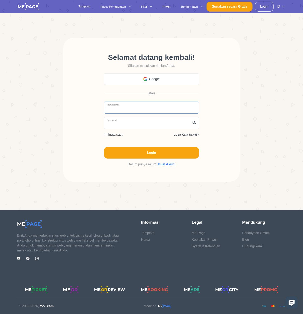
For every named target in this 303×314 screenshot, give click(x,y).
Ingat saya (115, 134)
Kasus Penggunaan (113, 6)
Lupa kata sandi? (186, 134)
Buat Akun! (166, 164)
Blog (245, 239)
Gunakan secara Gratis (229, 6)
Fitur (144, 6)
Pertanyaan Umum (256, 233)
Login (264, 6)
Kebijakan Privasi (204, 239)
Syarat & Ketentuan (206, 246)
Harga (166, 6)
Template (84, 6)
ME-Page (199, 233)
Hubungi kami (252, 246)
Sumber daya (189, 6)
